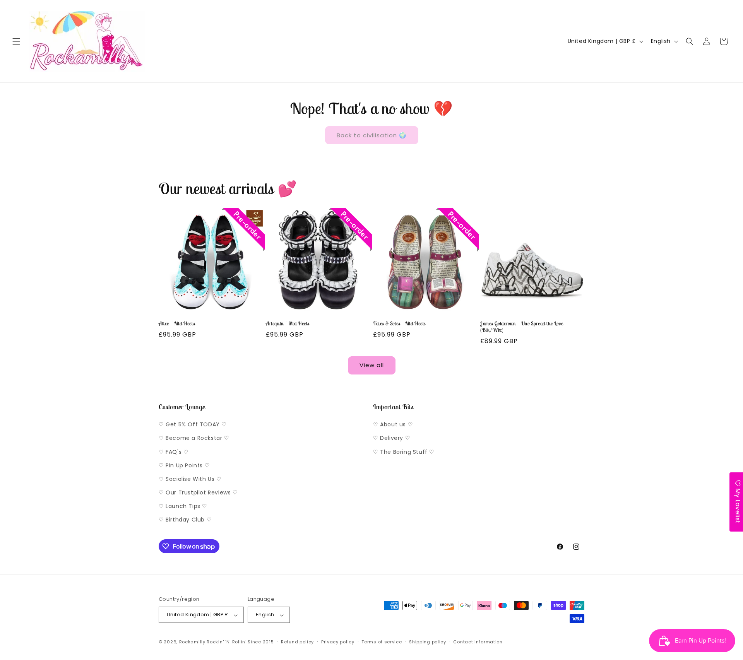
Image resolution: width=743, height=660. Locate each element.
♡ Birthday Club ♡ (185, 520)
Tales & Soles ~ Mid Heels (399, 324)
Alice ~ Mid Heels (177, 324)
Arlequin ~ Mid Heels (287, 324)
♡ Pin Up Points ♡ (184, 465)
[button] (16, 41)
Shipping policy (427, 642)
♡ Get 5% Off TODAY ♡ (193, 425)
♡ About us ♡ (393, 425)
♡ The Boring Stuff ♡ (404, 452)
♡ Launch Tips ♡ (183, 506)
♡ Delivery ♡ (391, 438)
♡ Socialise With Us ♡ (190, 479)
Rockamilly (192, 642)
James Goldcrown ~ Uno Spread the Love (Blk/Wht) (521, 327)
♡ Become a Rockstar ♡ (194, 438)
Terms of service (381, 642)
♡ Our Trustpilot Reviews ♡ (198, 493)
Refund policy (297, 642)
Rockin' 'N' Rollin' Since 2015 (240, 642)
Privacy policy (337, 642)
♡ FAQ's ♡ (173, 452)
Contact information (477, 642)
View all (372, 365)
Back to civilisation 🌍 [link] (372, 135)
